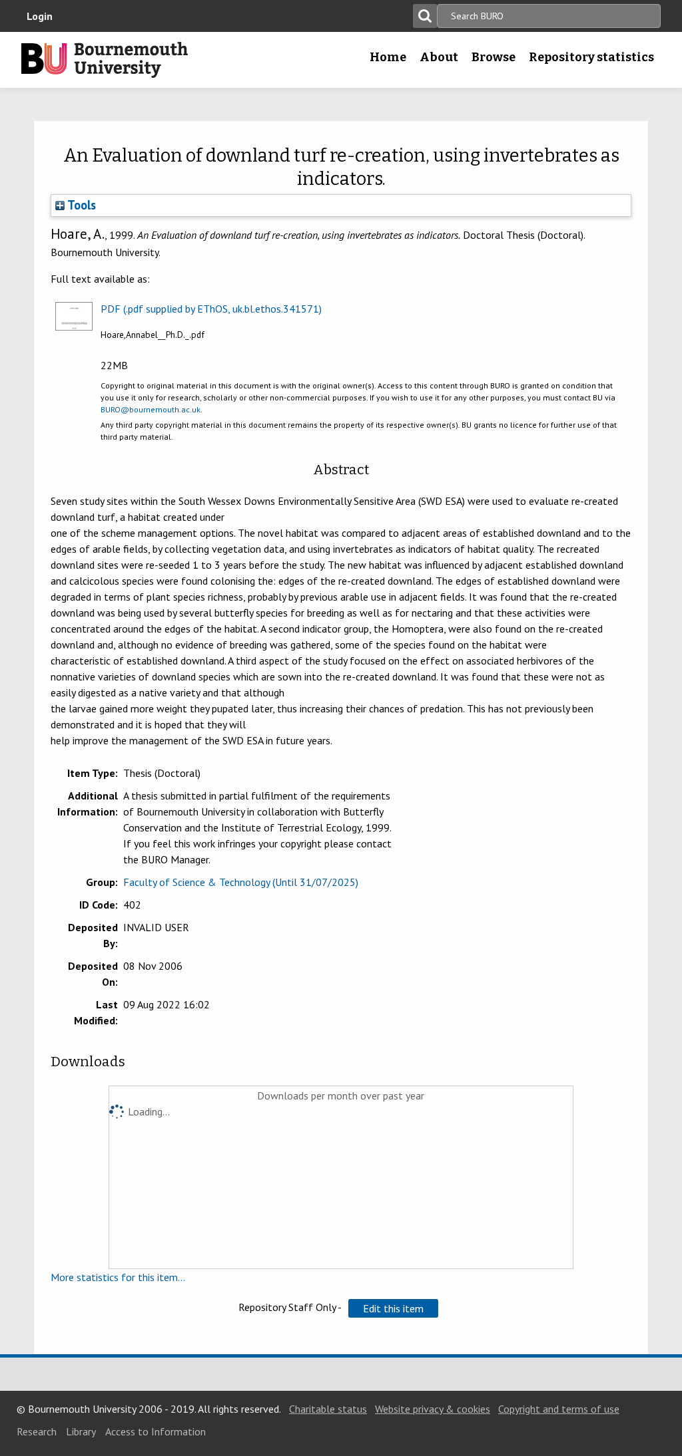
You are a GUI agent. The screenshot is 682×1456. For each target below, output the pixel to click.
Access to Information (155, 1431)
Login (40, 16)
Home (388, 57)
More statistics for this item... (118, 1277)
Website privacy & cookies (432, 1408)
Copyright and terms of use (558, 1408)
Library (81, 1431)
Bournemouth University (104, 60)
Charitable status (328, 1408)
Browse (493, 57)
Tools (80, 205)
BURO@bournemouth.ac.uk (150, 409)
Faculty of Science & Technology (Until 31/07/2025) (240, 882)
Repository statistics (591, 57)
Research (37, 1431)
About (439, 57)
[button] (393, 1308)
